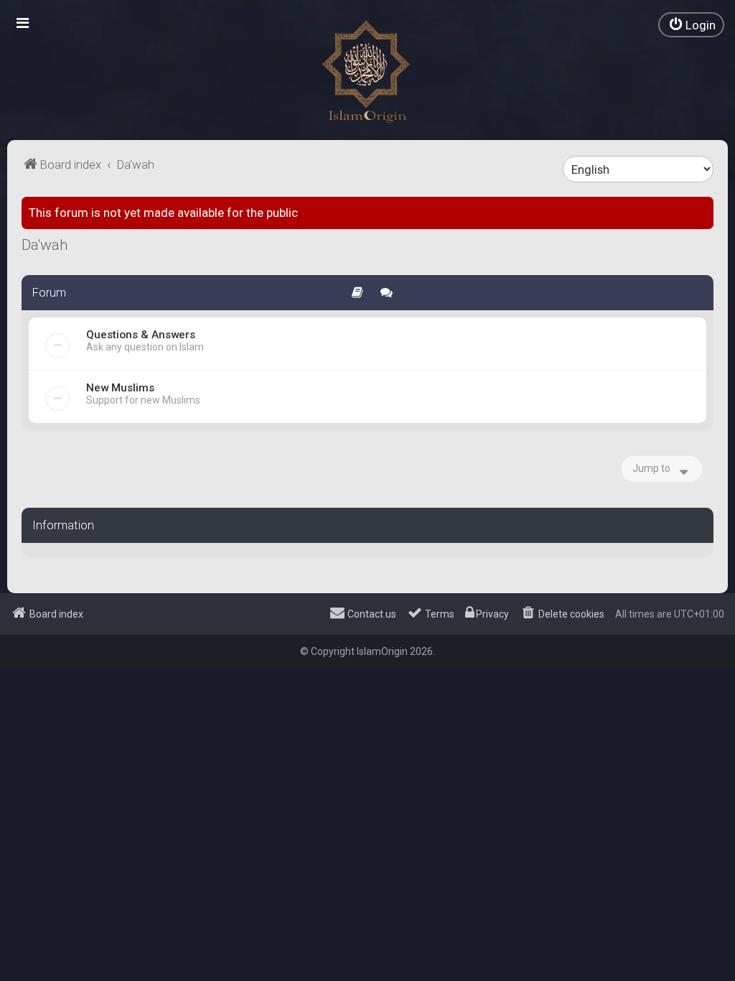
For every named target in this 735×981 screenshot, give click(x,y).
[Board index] (367, 72)
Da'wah (45, 245)
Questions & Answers (140, 334)
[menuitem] (691, 24)
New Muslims (120, 387)
